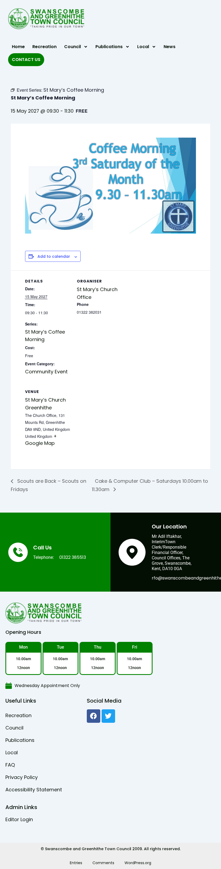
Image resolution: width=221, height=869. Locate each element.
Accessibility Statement (33, 789)
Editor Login (19, 819)
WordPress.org (138, 863)
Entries (76, 863)
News (169, 47)
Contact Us (26, 59)
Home (18, 47)
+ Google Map (41, 439)
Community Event (46, 371)
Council (72, 47)
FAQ (10, 764)
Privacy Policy (21, 777)
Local (143, 47)
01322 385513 (72, 557)
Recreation (44, 47)
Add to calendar (53, 256)
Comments (103, 863)
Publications (109, 47)
